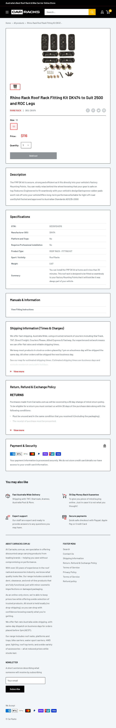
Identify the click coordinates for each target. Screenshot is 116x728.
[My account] (102, 12)
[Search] (92, 12)
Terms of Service (71, 567)
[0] (108, 12)
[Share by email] (104, 110)
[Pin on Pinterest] (93, 110)
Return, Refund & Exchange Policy (80, 563)
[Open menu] (7, 12)
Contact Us (68, 553)
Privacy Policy (70, 572)
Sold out (33, 155)
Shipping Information (73, 558)
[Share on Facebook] (88, 110)
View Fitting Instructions (22, 309)
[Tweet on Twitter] (99, 110)
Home (8, 23)
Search (66, 549)
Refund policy (70, 581)
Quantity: (14, 145)
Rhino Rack (15, 110)
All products (19, 23)
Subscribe (15, 689)
